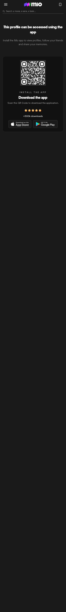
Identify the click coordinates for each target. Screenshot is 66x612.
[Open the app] (33, 73)
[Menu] (6, 4)
